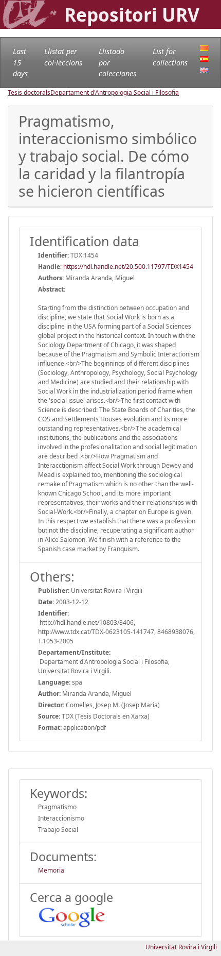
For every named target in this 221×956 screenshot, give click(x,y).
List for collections (170, 56)
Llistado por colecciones (117, 62)
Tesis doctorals (29, 92)
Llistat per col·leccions (63, 56)
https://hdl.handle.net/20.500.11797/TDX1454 (128, 266)
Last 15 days (20, 62)
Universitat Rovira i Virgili (181, 947)
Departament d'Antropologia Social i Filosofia (114, 92)
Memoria (51, 870)
